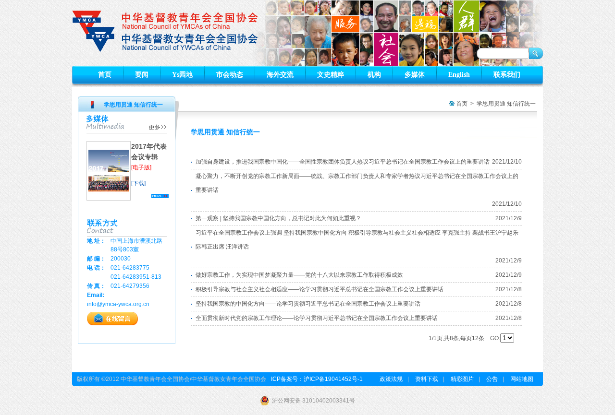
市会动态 (229, 74)
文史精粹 (330, 74)
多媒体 (415, 74)
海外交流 (280, 74)
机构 (374, 74)
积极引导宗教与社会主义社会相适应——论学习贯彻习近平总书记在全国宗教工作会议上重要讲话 (319, 289)
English (459, 74)
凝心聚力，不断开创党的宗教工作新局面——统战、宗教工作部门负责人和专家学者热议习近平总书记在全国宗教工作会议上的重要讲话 (357, 183)
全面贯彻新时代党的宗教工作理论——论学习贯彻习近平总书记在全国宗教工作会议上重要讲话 (317, 318)
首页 (104, 74)
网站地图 (521, 379)
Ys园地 (182, 74)
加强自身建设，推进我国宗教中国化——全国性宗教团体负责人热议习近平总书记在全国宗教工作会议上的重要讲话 (343, 161)
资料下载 (426, 379)
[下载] (138, 183)
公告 (492, 379)
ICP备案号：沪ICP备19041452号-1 (317, 379)
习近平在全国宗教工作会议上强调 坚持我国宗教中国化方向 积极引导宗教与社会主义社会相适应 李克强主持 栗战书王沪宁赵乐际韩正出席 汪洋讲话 (357, 239)
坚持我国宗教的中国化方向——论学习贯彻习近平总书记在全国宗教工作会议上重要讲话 (308, 303)
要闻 (141, 74)
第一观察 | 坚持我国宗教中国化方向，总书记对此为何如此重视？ (278, 218)
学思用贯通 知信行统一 (506, 103)
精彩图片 (462, 379)
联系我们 (506, 74)
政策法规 (391, 379)
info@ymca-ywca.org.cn (118, 304)
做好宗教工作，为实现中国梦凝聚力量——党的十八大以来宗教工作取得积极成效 (299, 275)
